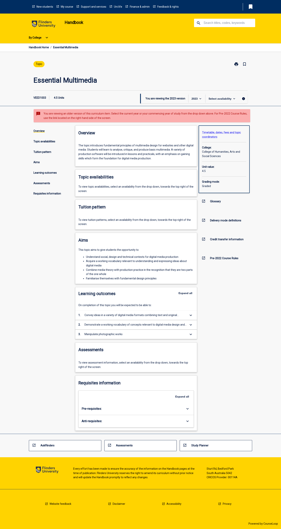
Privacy (227, 503)
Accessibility (173, 503)
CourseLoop (270, 523)
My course (67, 6)
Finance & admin (140, 6)
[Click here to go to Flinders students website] (43, 25)
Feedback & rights (168, 6)
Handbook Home (39, 47)
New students (45, 6)
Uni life (118, 6)
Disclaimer (119, 503)
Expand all (185, 293)
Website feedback (60, 503)
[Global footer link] (47, 470)
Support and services (93, 6)
